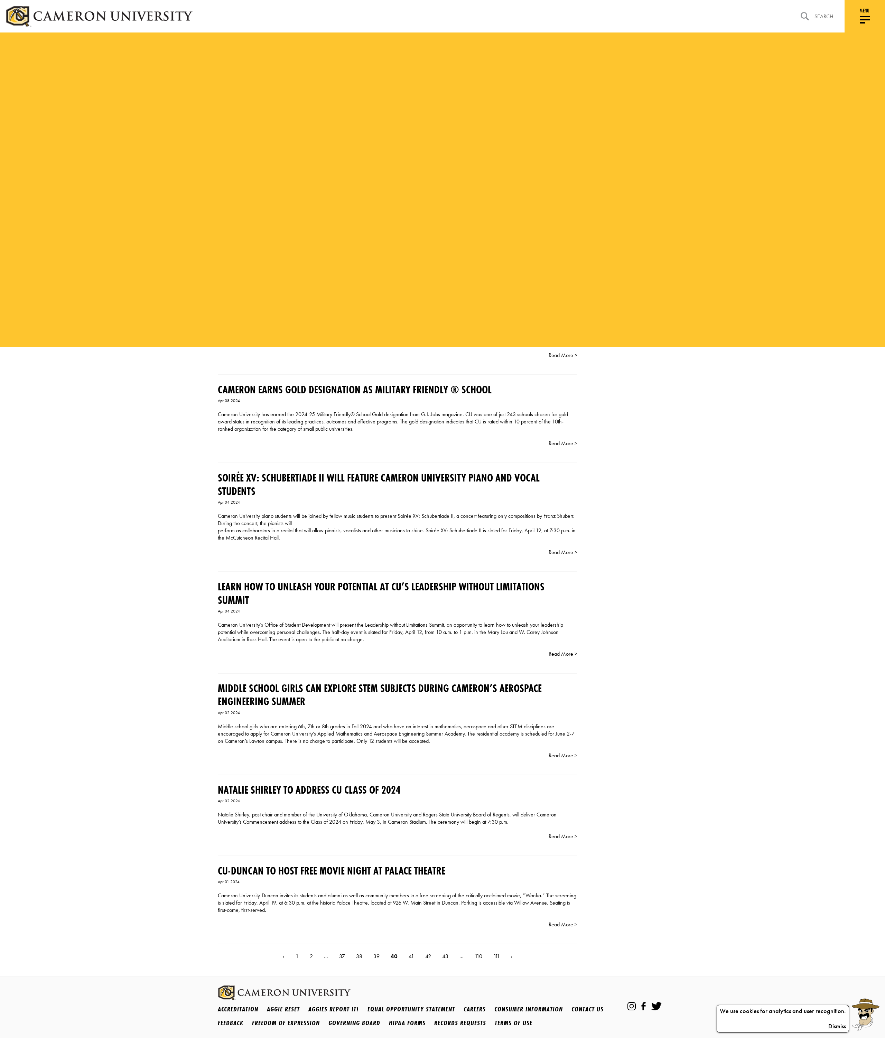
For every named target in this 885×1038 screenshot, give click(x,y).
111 (496, 956)
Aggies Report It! (333, 1008)
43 (445, 956)
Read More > (563, 355)
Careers (475, 1008)
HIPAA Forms (407, 1022)
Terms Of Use (513, 1022)
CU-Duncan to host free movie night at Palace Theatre (331, 871)
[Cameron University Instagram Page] (631, 1006)
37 (342, 956)
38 (359, 956)
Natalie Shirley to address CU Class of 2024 (309, 790)
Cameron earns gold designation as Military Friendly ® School (355, 390)
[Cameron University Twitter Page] (656, 1006)
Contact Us (587, 1008)
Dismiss (837, 1026)
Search (823, 16)
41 (411, 956)
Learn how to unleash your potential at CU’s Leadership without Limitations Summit (381, 593)
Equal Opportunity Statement (411, 1008)
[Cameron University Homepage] (99, 16)
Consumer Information (528, 1008)
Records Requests (460, 1022)
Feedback (230, 1022)
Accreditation (238, 1008)
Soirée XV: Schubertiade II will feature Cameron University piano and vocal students (379, 484)
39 (376, 956)
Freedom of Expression (286, 1022)
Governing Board (354, 1022)
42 (428, 956)
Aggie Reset (283, 1008)
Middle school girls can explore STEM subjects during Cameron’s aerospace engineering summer (380, 695)
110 (478, 956)
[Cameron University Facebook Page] (643, 1006)
